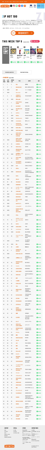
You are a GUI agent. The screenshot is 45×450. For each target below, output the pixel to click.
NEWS (3, 1)
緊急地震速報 (24, 430)
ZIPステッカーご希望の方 (26, 435)
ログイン (42, 5)
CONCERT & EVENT (15, 1)
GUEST (11, 1)
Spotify (13, 62)
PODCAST (25, 1)
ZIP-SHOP (14, 430)
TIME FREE (35, 41)
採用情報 (33, 435)
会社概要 (33, 430)
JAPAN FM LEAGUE (25, 439)
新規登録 (38, 5)
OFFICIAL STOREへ (25, 6)
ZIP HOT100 (15, 431)
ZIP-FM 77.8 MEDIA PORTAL (35, 440)
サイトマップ (24, 440)
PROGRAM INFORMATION (7, 437)
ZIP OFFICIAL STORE (16, 432)
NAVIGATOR (21, 1)
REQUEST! (22, 33)
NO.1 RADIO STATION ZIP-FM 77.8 (5, 6)
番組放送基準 (34, 439)
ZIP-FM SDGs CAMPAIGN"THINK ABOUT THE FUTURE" (26, 438)
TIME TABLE (7, 1)
